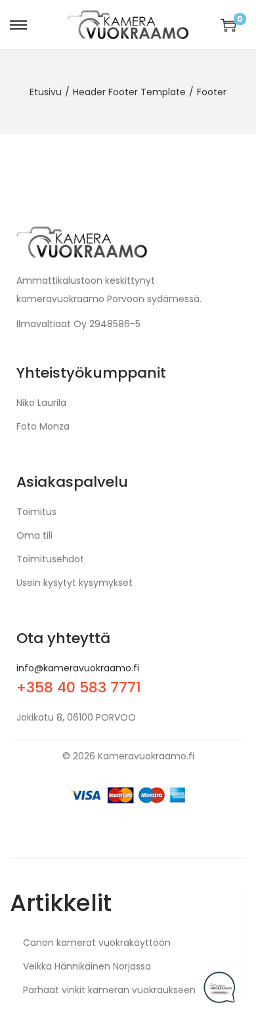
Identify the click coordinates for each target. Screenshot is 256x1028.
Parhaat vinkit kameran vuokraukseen (109, 989)
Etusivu (46, 92)
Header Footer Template (129, 92)
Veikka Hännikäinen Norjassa (87, 966)
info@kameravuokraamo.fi (77, 668)
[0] (228, 25)
